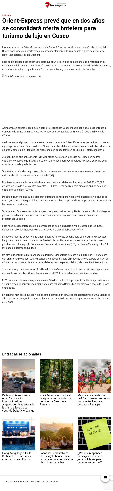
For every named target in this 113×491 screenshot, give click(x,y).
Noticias (6, 15)
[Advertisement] (56, 103)
